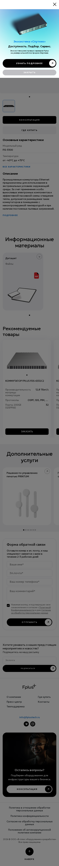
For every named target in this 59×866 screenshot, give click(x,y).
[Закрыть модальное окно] (54, 4)
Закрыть (30, 72)
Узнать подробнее (29, 63)
